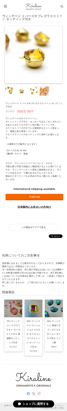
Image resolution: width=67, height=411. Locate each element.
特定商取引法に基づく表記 (52, 408)
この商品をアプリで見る (33, 227)
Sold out (34, 196)
